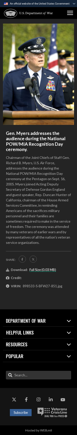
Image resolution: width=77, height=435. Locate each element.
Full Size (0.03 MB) (42, 270)
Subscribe (21, 412)
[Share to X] (33, 259)
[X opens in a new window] (14, 400)
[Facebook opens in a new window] (26, 400)
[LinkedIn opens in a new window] (51, 400)
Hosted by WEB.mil (38, 430)
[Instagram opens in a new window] (38, 400)
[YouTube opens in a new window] (63, 400)
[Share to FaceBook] (22, 259)
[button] (70, 13)
